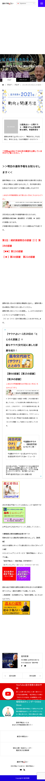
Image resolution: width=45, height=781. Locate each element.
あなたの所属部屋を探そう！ (22, 725)
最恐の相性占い (22, 736)
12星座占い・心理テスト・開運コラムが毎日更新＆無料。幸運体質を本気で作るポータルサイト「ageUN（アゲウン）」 (30, 127)
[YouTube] (25, 666)
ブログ (9, 80)
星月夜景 (24, 656)
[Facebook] (22, 666)
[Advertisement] (22, 30)
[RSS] (24, 770)
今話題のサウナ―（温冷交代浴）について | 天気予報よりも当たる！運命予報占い (30, 444)
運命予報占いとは (22, 722)
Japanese (22, 3)
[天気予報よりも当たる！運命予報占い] (8, 3)
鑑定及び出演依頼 (22, 750)
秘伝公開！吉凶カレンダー (22, 748)
